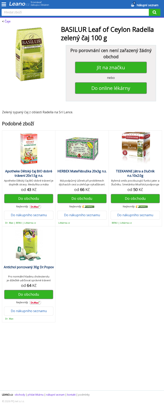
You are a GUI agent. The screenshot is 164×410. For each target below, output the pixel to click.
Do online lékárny (110, 88)
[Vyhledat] (154, 12)
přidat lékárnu (36, 394)
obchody (20, 394)
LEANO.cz (7, 394)
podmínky (84, 394)
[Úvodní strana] (29, 5)
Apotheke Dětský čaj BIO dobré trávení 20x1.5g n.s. (28, 173)
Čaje (8, 21)
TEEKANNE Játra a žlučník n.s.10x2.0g (135, 173)
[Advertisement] (82, 358)
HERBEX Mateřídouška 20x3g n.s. (82, 171)
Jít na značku (111, 67)
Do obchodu (28, 198)
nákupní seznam (55, 394)
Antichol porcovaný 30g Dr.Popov (29, 267)
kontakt (71, 394)
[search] (76, 12)
